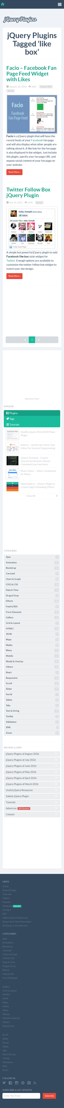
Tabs (32, 705)
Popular (6, 902)
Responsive (32, 678)
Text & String (32, 710)
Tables (32, 700)
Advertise (17, 808)
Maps (32, 639)
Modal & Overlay (32, 661)
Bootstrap (32, 568)
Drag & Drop (32, 595)
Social (11, 90)
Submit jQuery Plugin (17, 796)
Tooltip (32, 716)
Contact (10, 814)
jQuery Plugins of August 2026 (22, 753)
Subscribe (49, 1096)
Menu (32, 650)
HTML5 (32, 628)
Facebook (37, 140)
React (32, 672)
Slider (32, 689)
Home (5, 886)
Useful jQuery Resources (19, 790)
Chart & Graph (32, 579)
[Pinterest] (22, 1082)
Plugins (13, 413)
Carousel (32, 573)
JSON (32, 634)
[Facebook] (10, 1082)
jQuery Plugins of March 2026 (22, 784)
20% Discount (23, 809)
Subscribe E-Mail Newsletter (17, 921)
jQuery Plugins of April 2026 (21, 778)
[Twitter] (4, 1082)
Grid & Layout (32, 623)
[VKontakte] (29, 1082)
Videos (6, 898)
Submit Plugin (9, 890)
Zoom (32, 733)
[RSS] (35, 1082)
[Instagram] (16, 1082)
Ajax (32, 557)
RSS (4, 913)
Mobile (32, 656)
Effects (32, 601)
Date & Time (32, 590)
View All (30, 495)
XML (32, 727)
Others (32, 666)
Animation (32, 562)
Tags (11, 418)
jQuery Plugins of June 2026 (21, 766)
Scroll (32, 683)
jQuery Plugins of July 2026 (21, 760)
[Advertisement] (32, 310)
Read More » (14, 172)
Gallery (32, 617)
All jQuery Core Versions (15, 925)
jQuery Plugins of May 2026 (21, 772)
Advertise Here (32, 399)
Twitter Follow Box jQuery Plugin (28, 192)
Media (32, 645)
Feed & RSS (46, 86)
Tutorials (14, 424)
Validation (32, 722)
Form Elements (32, 612)
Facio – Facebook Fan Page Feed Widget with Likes (31, 73)
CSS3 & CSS (32, 584)
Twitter (10, 260)
